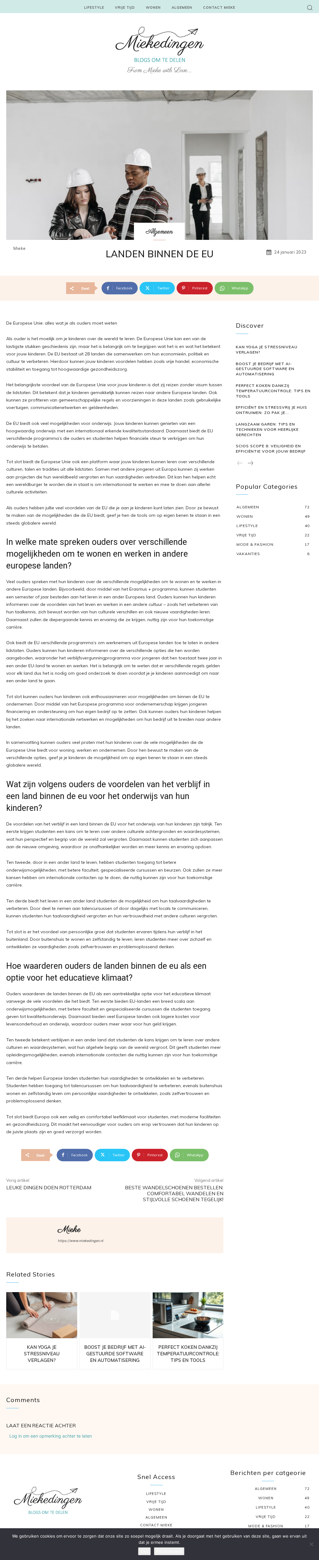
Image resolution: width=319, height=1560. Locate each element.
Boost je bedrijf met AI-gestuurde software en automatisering (115, 1353)
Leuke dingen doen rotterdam (48, 1187)
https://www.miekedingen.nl (80, 1241)
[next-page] (250, 463)
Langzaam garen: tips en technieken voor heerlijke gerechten (267, 429)
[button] (309, 7)
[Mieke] (31, 1235)
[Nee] (311, 1544)
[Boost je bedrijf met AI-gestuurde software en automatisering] (114, 1315)
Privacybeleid (169, 1551)
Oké (144, 1551)
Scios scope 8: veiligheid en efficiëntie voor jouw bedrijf (271, 449)
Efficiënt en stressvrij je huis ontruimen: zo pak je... (271, 410)
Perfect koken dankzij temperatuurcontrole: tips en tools (188, 1353)
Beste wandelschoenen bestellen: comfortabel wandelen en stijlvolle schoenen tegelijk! (174, 1193)
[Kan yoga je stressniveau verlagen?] (41, 1315)
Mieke (19, 248)
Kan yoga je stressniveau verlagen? (42, 1353)
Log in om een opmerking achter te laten (50, 1436)
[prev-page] (240, 463)
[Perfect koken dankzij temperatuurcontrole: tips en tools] (188, 1315)
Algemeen (159, 231)
